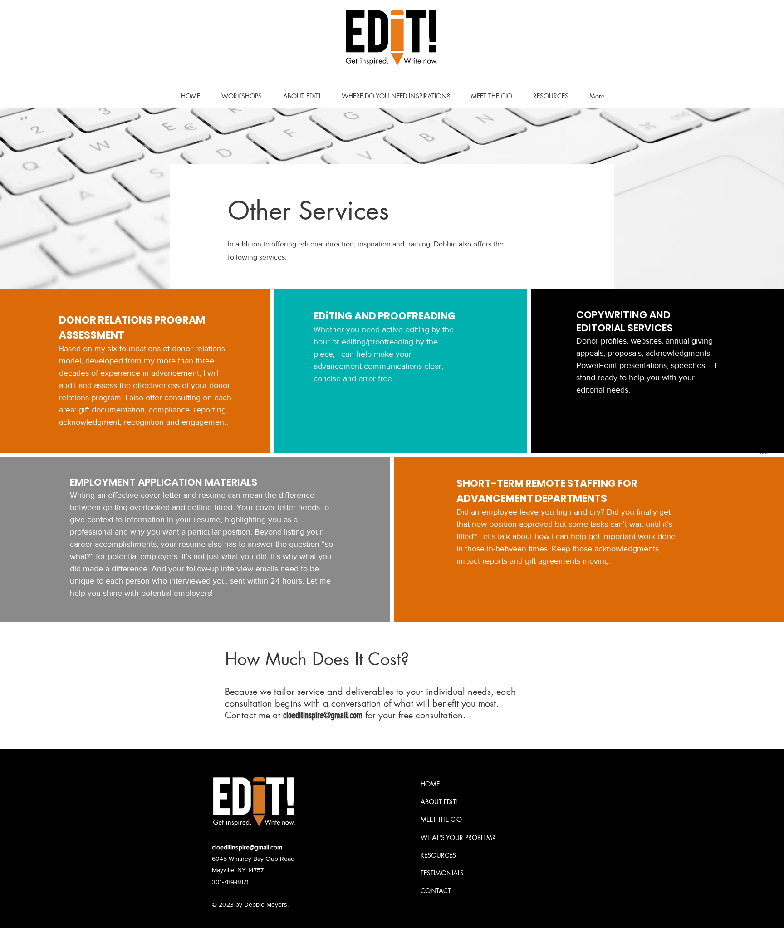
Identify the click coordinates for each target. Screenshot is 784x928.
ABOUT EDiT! (439, 801)
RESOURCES (438, 855)
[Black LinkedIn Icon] (763, 450)
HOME (430, 784)
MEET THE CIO (441, 819)
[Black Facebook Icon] (763, 432)
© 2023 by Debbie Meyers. (250, 904)
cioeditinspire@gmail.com (323, 715)
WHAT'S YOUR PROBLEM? (458, 837)
